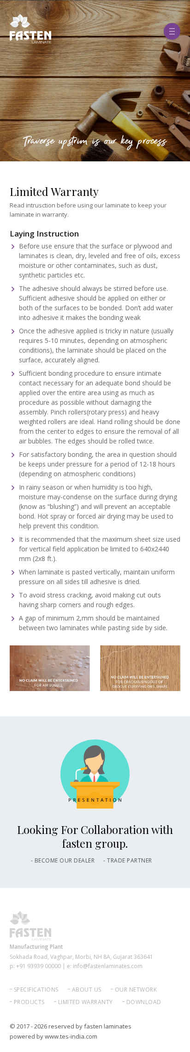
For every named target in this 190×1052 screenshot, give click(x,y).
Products (29, 1002)
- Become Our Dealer (63, 860)
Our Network (136, 989)
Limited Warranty (85, 1002)
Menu (172, 28)
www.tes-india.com (71, 1036)
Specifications (36, 989)
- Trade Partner (127, 860)
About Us (86, 989)
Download (143, 1002)
